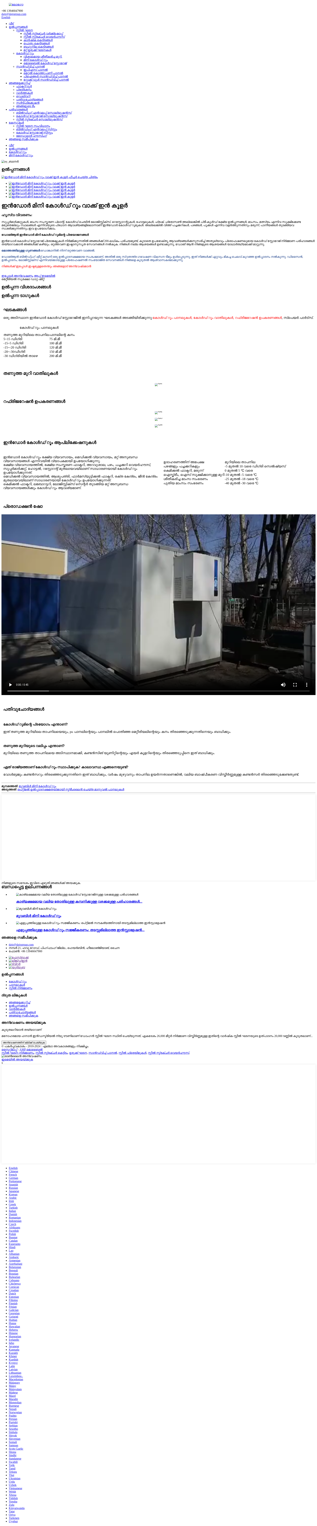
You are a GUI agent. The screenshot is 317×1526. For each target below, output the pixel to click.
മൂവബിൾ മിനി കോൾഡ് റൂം (37, 786)
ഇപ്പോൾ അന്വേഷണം (17, 275)
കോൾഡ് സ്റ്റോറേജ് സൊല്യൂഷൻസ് (41, 116)
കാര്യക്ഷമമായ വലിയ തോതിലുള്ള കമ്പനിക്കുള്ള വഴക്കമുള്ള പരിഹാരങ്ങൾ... (79, 901)
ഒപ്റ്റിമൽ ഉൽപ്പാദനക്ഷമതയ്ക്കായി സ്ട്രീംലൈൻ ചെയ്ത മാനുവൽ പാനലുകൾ (70, 789)
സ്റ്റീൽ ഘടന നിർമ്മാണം (17, 1052)
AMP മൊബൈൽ (31, 1049)
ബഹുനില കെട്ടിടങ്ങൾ (38, 46)
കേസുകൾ (16, 122)
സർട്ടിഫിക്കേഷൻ (27, 102)
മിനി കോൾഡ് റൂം (35, 59)
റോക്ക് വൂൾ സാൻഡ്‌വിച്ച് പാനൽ (46, 79)
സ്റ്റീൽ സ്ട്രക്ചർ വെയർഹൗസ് (44, 36)
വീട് (11, 23)
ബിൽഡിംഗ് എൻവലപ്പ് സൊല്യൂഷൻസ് (44, 112)
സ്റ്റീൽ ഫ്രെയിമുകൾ (132, 1052)
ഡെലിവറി (23, 96)
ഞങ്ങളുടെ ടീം (25, 106)
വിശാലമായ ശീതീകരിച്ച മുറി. (42, 56)
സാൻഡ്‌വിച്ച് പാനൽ (30, 66)
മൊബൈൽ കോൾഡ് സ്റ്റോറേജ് (45, 63)
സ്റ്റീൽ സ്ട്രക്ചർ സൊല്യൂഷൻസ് (39, 119)
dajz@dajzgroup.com (13, 14)
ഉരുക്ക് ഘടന (78, 1052)
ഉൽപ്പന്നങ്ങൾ (18, 26)
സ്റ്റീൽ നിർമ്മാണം (20, 988)
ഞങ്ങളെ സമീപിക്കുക (23, 139)
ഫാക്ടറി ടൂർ (24, 86)
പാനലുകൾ (17, 984)
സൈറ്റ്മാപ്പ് (9, 1049)
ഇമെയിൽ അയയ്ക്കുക (17, 1059)
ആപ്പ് (37, 275)
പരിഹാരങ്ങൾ (18, 109)
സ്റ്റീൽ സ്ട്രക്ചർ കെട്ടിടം (51, 1052)
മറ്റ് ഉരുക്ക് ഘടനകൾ (37, 50)
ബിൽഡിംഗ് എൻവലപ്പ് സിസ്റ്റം (36, 129)
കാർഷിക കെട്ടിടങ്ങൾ (38, 40)
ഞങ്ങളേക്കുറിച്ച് (19, 83)
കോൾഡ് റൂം (25, 53)
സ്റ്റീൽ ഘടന (24, 30)
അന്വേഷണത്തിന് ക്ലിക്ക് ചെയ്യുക (24, 1042)
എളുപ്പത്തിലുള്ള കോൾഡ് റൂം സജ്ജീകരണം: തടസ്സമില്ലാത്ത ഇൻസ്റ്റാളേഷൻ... (80, 930)
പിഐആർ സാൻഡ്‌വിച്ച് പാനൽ (45, 76)
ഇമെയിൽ (48, 275)
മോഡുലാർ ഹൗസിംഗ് (31, 135)
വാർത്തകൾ (24, 92)
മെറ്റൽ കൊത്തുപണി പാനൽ (43, 73)
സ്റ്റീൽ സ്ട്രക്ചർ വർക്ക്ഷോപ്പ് (43, 33)
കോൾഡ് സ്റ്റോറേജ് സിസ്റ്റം (34, 132)
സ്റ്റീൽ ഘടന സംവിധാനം (33, 125)
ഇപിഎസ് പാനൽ (35, 69)
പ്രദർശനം (24, 89)
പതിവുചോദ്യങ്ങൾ (29, 99)
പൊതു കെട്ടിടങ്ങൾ (36, 43)
